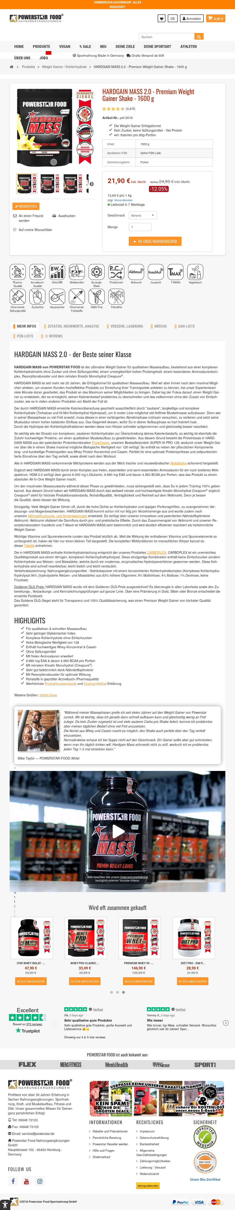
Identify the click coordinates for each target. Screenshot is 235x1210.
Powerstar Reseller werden (110, 1144)
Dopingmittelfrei (95, 683)
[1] (102, 109)
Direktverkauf (101, 1157)
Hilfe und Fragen (104, 1150)
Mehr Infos (26, 326)
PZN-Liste (25, 336)
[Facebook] (13, 1181)
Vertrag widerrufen (148, 1185)
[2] (104, 109)
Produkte (41, 46)
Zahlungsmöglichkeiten (155, 1161)
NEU (103, 46)
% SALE (85, 46)
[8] (118, 109)
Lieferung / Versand (152, 1167)
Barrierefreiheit (149, 1144)
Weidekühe (178, 463)
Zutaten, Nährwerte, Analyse (73, 326)
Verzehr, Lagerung (127, 326)
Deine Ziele (125, 46)
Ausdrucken (67, 215)
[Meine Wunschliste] (161, 18)
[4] (109, 109)
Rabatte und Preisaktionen (110, 1131)
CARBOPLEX (156, 552)
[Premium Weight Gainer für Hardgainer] (27, 184)
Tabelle (29, 545)
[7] (116, 109)
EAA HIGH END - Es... (139, 963)
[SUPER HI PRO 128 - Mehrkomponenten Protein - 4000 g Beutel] (86, 938)
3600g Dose (48, 695)
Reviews (55, 336)
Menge (113, 227)
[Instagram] (40, 1181)
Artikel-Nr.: (110, 117)
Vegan (64, 46)
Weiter (91, 184)
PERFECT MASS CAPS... (193, 963)
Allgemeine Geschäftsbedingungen (151, 1152)
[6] (113, 109)
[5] (111, 109)
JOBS (45, 56)
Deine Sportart (157, 46)
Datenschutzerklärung (134, 877)
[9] (120, 109)
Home (19, 46)
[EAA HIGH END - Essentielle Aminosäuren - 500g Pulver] (140, 938)
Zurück (13, 184)
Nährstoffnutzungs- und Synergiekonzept (57, 515)
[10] (122, 109)
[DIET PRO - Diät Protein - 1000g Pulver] (32, 938)
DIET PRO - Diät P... (31, 963)
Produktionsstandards (60, 683)
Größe (160, 326)
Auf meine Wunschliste (35, 229)
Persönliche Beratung (107, 1137)
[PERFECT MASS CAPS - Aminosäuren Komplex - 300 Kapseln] (194, 938)
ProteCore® (100, 442)
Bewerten (27, 206)
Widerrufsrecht (149, 1174)
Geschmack (117, 215)
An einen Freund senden (31, 218)
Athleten (188, 46)
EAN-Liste (186, 326)
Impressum (147, 1131)
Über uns (22, 58)
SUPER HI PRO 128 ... (84, 963)
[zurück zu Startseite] (11, 66)
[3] (106, 109)
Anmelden (193, 18)
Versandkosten (123, 200)
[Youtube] (26, 1181)
